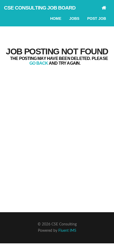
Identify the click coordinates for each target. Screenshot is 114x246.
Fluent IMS (67, 231)
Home (55, 18)
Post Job (96, 18)
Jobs (74, 18)
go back (38, 63)
